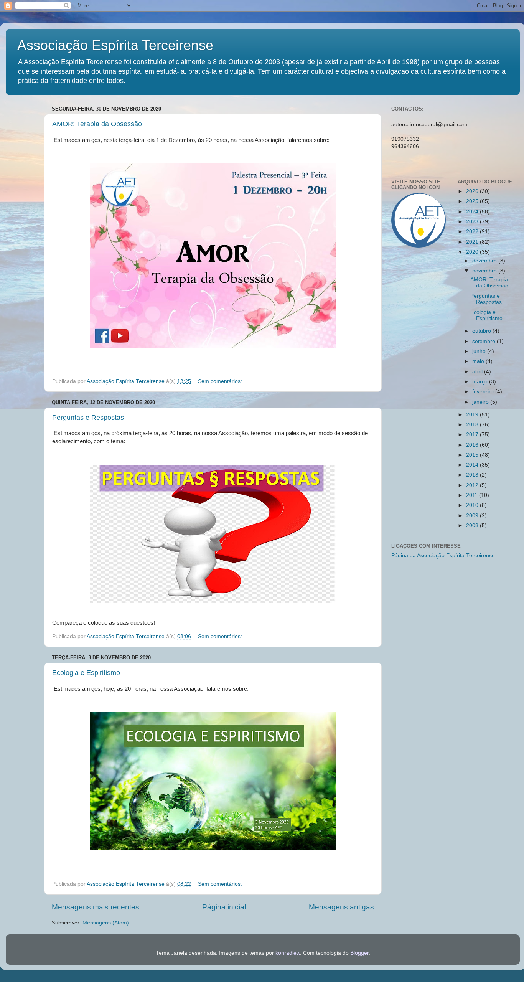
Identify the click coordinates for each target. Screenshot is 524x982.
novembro (485, 271)
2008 (473, 525)
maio (479, 361)
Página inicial (224, 907)
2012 (473, 485)
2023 (473, 221)
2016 (473, 445)
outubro (482, 331)
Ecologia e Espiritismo (86, 673)
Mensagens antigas (341, 907)
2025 (473, 201)
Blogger (359, 953)
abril (478, 372)
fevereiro (483, 391)
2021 (473, 242)
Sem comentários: (221, 381)
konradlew (287, 953)
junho (479, 351)
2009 (473, 515)
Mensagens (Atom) (105, 923)
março (480, 382)
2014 (473, 465)
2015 (473, 455)
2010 (473, 505)
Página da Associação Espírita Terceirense (443, 555)
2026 (473, 191)
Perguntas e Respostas (88, 417)
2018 (473, 424)
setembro (484, 341)
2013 (473, 475)
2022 (473, 231)
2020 (473, 252)
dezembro (485, 261)
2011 (472, 495)
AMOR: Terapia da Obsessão (97, 124)
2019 (473, 415)
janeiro (481, 402)
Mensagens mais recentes (95, 907)
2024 (473, 212)
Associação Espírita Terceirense (115, 45)
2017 (473, 434)
